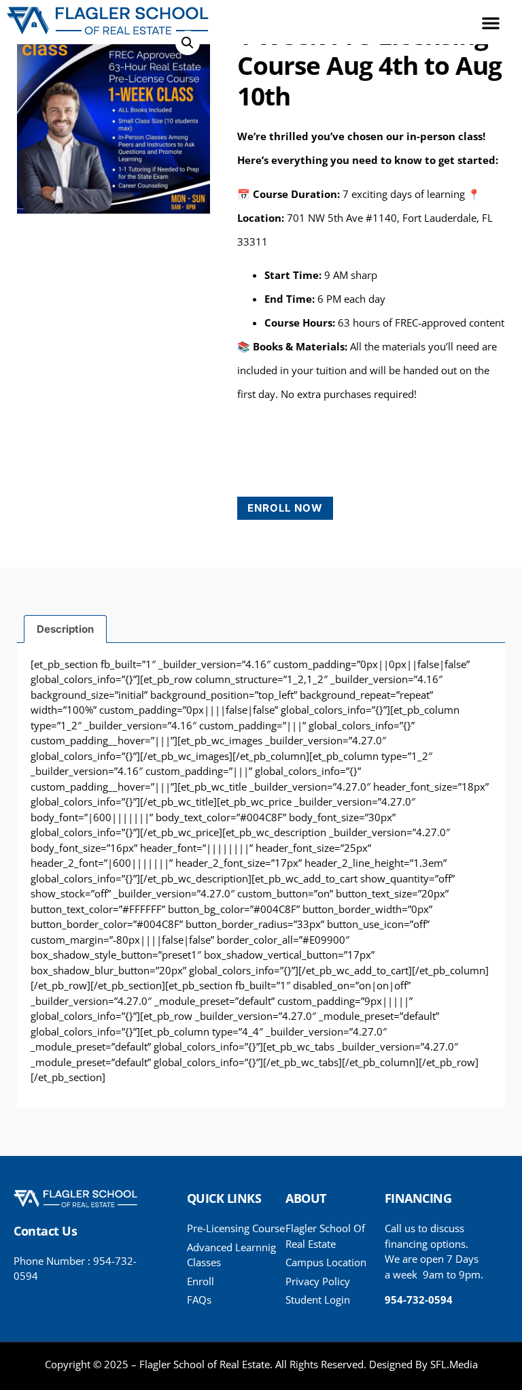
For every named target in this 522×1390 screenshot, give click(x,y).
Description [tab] (65, 629)
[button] (490, 22)
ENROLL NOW (285, 507)
